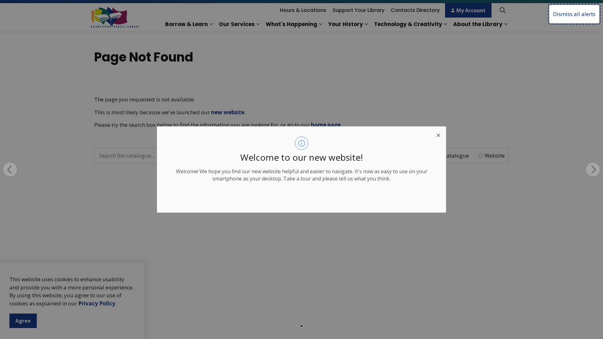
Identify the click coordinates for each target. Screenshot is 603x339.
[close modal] (438, 134)
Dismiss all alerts (574, 14)
